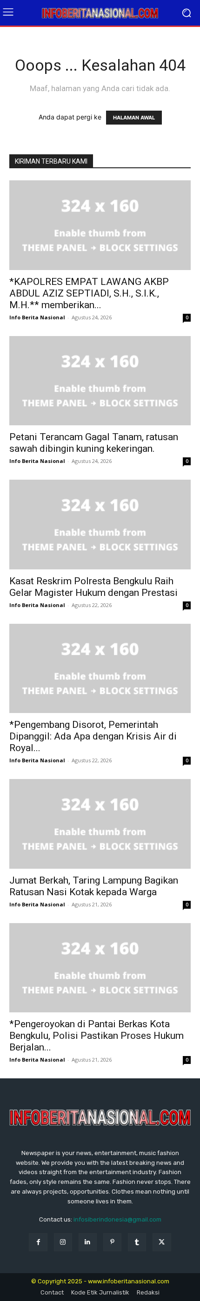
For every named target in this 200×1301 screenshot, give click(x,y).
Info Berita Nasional (37, 317)
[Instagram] (63, 1242)
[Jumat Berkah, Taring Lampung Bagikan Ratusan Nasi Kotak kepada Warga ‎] (100, 824)
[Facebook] (38, 1242)
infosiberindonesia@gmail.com (117, 1219)
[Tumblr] (137, 1242)
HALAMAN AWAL (134, 117)
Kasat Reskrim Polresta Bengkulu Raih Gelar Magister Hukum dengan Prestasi (93, 586)
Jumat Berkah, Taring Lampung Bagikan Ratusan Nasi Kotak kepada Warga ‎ (93, 886)
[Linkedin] (88, 1242)
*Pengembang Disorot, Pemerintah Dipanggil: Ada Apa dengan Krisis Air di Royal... (93, 736)
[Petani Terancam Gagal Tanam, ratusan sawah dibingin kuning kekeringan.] (100, 381)
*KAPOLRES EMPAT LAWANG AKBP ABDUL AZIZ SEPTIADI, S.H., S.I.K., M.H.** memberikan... (89, 293)
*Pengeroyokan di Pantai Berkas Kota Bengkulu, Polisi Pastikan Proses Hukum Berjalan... (96, 1035)
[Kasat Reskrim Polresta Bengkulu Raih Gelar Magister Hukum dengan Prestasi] (100, 524)
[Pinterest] (112, 1242)
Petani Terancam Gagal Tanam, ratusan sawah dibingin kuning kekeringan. (93, 442)
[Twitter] (162, 1242)
